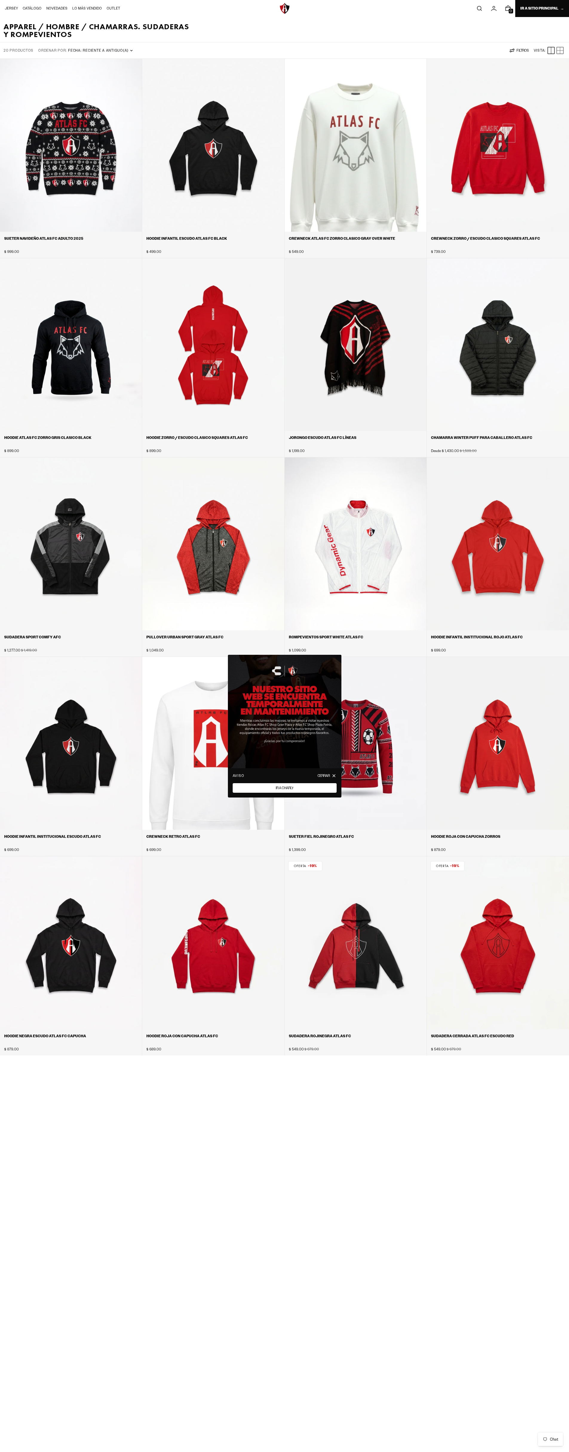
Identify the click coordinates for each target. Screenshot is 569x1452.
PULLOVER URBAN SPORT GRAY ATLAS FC (184, 637)
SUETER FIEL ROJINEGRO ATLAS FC (321, 836)
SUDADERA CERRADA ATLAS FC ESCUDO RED (472, 1036)
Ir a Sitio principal (539, 8)
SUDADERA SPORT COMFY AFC (32, 637)
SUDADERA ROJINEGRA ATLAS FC (320, 1036)
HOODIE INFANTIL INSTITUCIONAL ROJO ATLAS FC (477, 637)
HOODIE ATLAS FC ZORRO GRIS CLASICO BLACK (47, 437)
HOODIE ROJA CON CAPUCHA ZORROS (465, 836)
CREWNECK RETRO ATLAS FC (173, 836)
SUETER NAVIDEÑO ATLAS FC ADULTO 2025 (43, 238)
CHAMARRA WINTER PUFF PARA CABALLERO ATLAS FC (481, 437)
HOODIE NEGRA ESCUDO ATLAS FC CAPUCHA (45, 1036)
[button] (479, 8)
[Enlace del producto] (71, 158)
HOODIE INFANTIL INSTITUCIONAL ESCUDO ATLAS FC (52, 836)
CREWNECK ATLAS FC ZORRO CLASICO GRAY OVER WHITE (342, 238)
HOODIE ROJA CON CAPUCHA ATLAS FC (182, 1036)
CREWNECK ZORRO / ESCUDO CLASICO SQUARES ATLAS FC (485, 238)
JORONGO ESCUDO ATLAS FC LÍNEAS (322, 437)
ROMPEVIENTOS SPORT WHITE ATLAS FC (326, 637)
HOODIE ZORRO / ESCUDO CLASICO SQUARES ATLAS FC (197, 437)
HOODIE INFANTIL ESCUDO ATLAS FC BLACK (186, 238)
